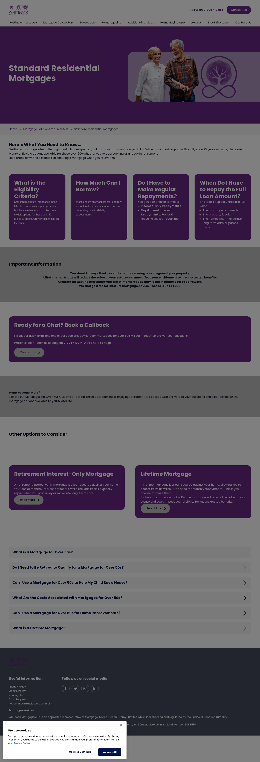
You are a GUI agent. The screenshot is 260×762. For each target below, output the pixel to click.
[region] (65, 740)
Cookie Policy (21, 743)
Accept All (110, 752)
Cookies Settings (80, 751)
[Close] (121, 725)
